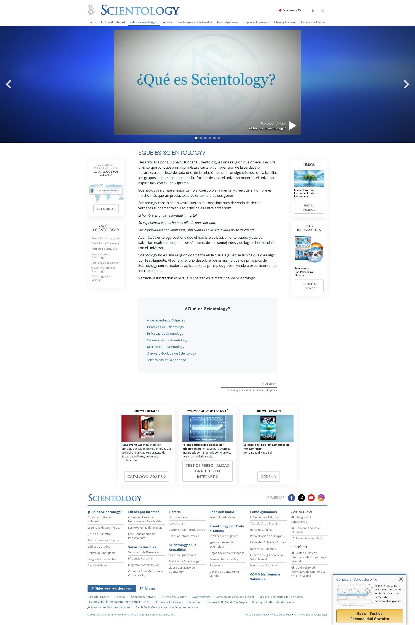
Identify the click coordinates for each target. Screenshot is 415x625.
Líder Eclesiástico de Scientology (182, 570)
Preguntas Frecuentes (256, 22)
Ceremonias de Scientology (167, 340)
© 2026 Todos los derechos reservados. (131, 614)
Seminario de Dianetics (143, 552)
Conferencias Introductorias (187, 530)
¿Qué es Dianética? (100, 534)
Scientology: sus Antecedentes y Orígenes (251, 390)
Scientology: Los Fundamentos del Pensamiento (304, 193)
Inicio (93, 22)
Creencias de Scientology (104, 527)
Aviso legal (321, 614)
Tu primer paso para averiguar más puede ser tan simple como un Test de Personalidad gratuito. (388, 593)
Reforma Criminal (261, 530)
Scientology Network (143, 596)
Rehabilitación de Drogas (266, 536)
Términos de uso (303, 614)
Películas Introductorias (184, 536)
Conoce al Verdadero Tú (356, 579)
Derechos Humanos (263, 549)
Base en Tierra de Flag (223, 559)
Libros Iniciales (178, 517)
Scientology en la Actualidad (194, 22)
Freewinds (216, 565)
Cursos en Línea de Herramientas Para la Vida (144, 519)
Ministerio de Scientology (165, 346)
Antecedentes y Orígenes (166, 320)
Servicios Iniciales (142, 547)
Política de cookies (280, 614)
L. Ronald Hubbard (113, 22)
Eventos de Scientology (184, 561)
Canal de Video (97, 565)
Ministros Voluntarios (264, 565)
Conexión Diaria (221, 512)
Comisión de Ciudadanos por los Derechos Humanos (167, 607)
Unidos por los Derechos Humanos (273, 602)
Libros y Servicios (285, 22)
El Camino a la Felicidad (264, 517)
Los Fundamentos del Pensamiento (142, 536)
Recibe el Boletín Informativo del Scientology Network (308, 557)
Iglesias (167, 22)
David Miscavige (201, 596)
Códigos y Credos (99, 546)
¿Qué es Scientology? (144, 22)
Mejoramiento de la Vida (144, 565)
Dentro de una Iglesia (101, 553)
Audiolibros (176, 523)
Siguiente (268, 383)
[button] (196, 138)
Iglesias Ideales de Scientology (221, 544)
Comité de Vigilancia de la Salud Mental (266, 557)
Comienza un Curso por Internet (235, 596)
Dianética (120, 596)
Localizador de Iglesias (224, 536)
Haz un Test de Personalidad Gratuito (369, 616)
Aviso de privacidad (256, 614)
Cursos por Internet (313, 22)
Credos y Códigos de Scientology (171, 353)
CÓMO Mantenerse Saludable (265, 576)
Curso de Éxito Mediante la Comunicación (145, 573)
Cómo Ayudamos (227, 22)
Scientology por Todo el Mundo (226, 528)
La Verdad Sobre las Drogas (268, 542)
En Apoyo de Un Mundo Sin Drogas (226, 602)
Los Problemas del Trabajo (145, 527)
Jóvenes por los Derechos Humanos (109, 607)
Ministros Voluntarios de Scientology (281, 596)
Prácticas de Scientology (165, 333)
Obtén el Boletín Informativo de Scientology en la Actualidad (308, 572)
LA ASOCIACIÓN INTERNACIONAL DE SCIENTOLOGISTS (119, 602)
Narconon (194, 602)
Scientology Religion (174, 596)
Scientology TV (292, 10)
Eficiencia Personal (140, 558)
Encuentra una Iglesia (309, 538)
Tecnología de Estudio (264, 523)
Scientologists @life (222, 517)
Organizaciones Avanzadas (226, 553)
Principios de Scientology (165, 327)
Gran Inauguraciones (182, 555)
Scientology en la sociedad (166, 360)
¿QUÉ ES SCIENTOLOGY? (106, 228)
